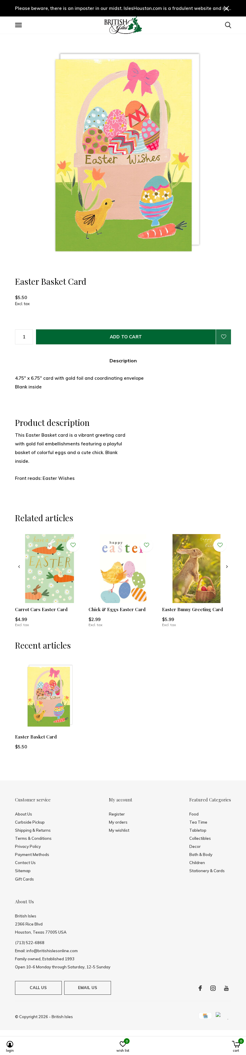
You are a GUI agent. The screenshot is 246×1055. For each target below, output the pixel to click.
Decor (195, 846)
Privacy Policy (28, 846)
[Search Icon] (228, 25)
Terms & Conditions (33, 838)
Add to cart (126, 337)
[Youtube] (226, 988)
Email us (87, 987)
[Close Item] (226, 8)
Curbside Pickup (30, 822)
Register (117, 814)
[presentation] (19, 566)
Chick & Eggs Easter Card (117, 609)
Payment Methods (32, 854)
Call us (38, 987)
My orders (118, 822)
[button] (19, 25)
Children (197, 862)
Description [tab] (123, 361)
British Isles (62, 1016)
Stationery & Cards (207, 870)
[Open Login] (223, 336)
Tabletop (197, 830)
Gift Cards (24, 879)
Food (194, 814)
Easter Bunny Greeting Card (192, 609)
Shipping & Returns (33, 830)
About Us (23, 814)
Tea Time (198, 822)
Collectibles (200, 838)
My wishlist (119, 830)
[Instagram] (213, 988)
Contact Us (25, 862)
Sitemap (23, 870)
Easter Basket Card (36, 737)
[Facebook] (200, 988)
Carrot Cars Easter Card (41, 609)
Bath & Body (200, 854)
